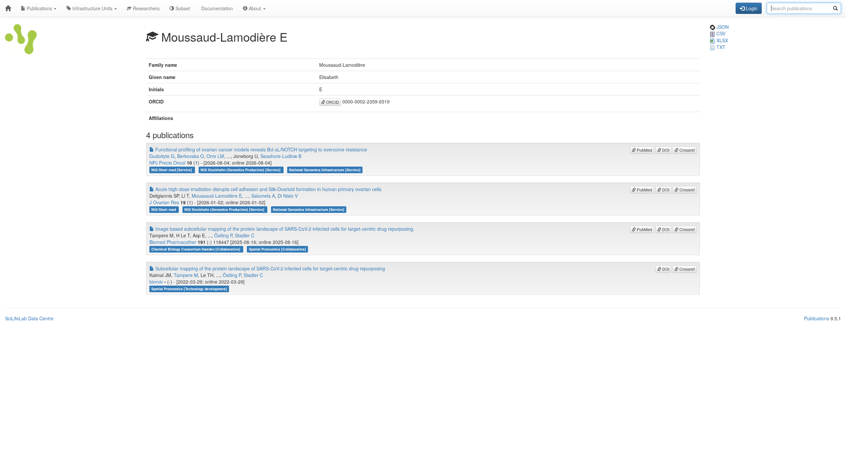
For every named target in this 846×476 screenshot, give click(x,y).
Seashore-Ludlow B (280, 156)
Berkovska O (190, 156)
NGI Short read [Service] (172, 169)
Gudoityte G (161, 156)
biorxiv (156, 281)
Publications (39, 8)
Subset (182, 8)
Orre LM (215, 156)
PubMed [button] (644, 150)
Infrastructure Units (92, 8)
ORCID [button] (332, 102)
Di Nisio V (288, 195)
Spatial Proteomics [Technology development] (189, 288)
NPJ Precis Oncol (167, 162)
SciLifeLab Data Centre (29, 318)
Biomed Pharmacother (172, 242)
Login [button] (751, 8)
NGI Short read (164, 209)
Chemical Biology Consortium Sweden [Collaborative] (196, 249)
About (255, 8)
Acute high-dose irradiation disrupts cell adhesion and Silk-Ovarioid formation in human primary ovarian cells (267, 189)
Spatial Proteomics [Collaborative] (277, 249)
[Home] (8, 8)
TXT (720, 47)
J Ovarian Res (164, 202)
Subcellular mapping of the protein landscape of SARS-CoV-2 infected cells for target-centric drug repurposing (269, 268)
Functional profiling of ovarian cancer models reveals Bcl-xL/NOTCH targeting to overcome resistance (260, 149)
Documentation (216, 8)
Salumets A (263, 195)
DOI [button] (665, 150)
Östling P (223, 235)
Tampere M (186, 275)
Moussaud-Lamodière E (217, 195)
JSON (722, 26)
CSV (720, 33)
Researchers (146, 8)
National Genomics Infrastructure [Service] (325, 169)
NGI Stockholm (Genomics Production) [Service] (241, 169)
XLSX (721, 40)
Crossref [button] (686, 150)
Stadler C (244, 235)
